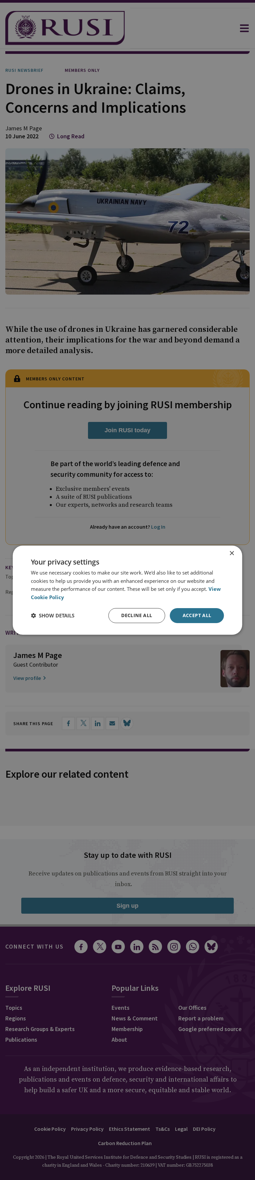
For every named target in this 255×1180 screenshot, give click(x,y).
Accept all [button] (197, 615)
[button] (52, 615)
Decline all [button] (136, 615)
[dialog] (127, 589)
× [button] (231, 553)
